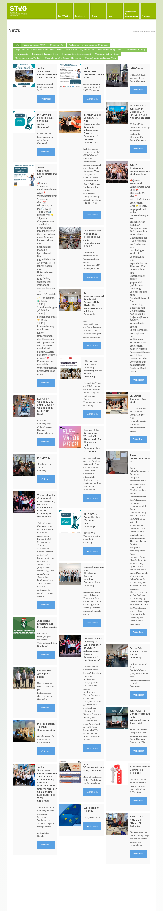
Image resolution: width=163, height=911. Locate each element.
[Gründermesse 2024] (117, 877)
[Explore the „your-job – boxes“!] (24, 678)
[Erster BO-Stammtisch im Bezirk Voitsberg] (117, 655)
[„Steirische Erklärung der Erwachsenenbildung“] (24, 628)
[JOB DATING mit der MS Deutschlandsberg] (70, 849)
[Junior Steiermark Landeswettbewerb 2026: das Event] (24, 75)
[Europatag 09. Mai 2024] (70, 815)
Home (146, 31)
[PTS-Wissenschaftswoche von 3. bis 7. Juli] (70, 772)
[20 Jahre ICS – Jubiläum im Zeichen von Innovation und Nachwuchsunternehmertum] (117, 113)
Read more (135, 624)
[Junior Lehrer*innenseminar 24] (117, 462)
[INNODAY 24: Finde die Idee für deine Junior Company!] (70, 521)
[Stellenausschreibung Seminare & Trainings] (117, 774)
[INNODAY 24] (24, 465)
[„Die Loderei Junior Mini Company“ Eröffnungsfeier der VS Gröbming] (70, 368)
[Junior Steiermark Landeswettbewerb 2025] (24, 175)
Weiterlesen (46, 98)
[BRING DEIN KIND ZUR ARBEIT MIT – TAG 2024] (117, 824)
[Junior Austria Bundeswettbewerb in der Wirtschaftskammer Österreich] (117, 718)
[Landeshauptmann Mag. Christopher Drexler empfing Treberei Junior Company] (70, 574)
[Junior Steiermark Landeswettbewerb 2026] (70, 75)
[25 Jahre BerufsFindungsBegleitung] (24, 868)
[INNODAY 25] (117, 75)
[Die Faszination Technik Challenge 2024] (24, 731)
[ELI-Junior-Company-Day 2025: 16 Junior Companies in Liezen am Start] (24, 406)
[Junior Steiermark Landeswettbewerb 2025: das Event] (117, 172)
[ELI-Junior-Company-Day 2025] (117, 403)
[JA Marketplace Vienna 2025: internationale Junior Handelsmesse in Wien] (70, 238)
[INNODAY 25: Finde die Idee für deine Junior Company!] (24, 122)
